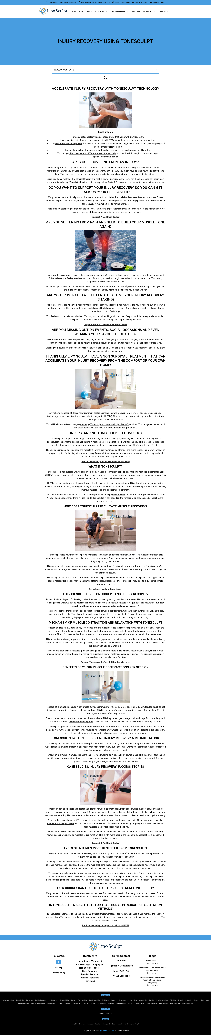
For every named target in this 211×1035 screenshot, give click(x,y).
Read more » (152, 963)
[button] (156, 70)
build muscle (118, 494)
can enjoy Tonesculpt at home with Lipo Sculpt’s (104, 424)
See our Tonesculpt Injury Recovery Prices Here (106, 461)
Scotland (105, 1009)
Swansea (90, 1024)
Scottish (101, 1013)
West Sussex (163, 1003)
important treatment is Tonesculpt (124, 208)
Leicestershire (122, 1000)
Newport (82, 1024)
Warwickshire (82, 1000)
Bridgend (107, 1024)
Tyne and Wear (140, 1003)
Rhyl (126, 1024)
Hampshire (133, 1000)
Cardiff (74, 1024)
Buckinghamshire (41, 1000)
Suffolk (130, 1003)
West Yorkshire (175, 1003)
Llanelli (120, 1024)
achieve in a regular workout (107, 646)
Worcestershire (187, 1003)
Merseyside (77, 1003)
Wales (105, 1019)
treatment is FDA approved (68, 143)
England (105, 995)
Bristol (180, 1000)
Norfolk (86, 1003)
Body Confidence (152, 961)
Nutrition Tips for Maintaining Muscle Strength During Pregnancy (152, 980)
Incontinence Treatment (142, 11)
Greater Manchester (38, 1003)
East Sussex (205, 1000)
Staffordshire (121, 1003)
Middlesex (105, 1000)
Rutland (93, 1003)
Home (74, 11)
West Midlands (152, 1003)
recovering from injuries (81, 721)
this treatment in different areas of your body (92, 153)
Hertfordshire (64, 1000)
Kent (60, 1003)
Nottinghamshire (162, 1000)
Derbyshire (188, 1000)
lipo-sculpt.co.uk (106, 1030)
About (82, 11)
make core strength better (60, 823)
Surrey (73, 1000)
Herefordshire (51, 1003)
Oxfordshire (20, 1000)
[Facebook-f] (58, 962)
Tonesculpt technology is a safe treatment (93, 137)
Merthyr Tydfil (134, 1024)
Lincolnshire (143, 1000)
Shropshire (102, 1003)
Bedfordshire (53, 1000)
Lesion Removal (119, 11)
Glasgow (109, 1013)
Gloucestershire (23, 1003)
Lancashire (67, 1003)
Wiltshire (173, 1000)
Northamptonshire (8, 1000)
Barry (114, 1024)
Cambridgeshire (94, 1000)
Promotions (163, 11)
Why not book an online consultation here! (105, 324)
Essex (113, 1000)
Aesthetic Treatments (97, 11)
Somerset (111, 1003)
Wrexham (98, 1024)
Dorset (196, 1000)
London (151, 1000)
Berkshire (29, 1000)
